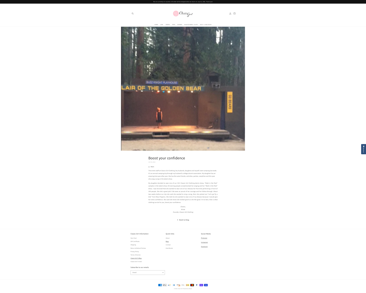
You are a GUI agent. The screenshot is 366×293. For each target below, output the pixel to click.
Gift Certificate (135, 241)
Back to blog (184, 220)
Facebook (204, 247)
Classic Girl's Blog (136, 258)
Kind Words (169, 248)
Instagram (204, 242)
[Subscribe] (163, 272)
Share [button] (152, 167)
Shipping (133, 245)
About (168, 238)
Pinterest (204, 238)
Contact (168, 245)
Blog (167, 241)
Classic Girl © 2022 (136, 261)
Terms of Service (136, 255)
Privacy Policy (135, 251)
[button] (133, 13)
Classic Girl (180, 288)
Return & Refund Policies (138, 248)
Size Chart (134, 238)
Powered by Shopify (187, 288)
